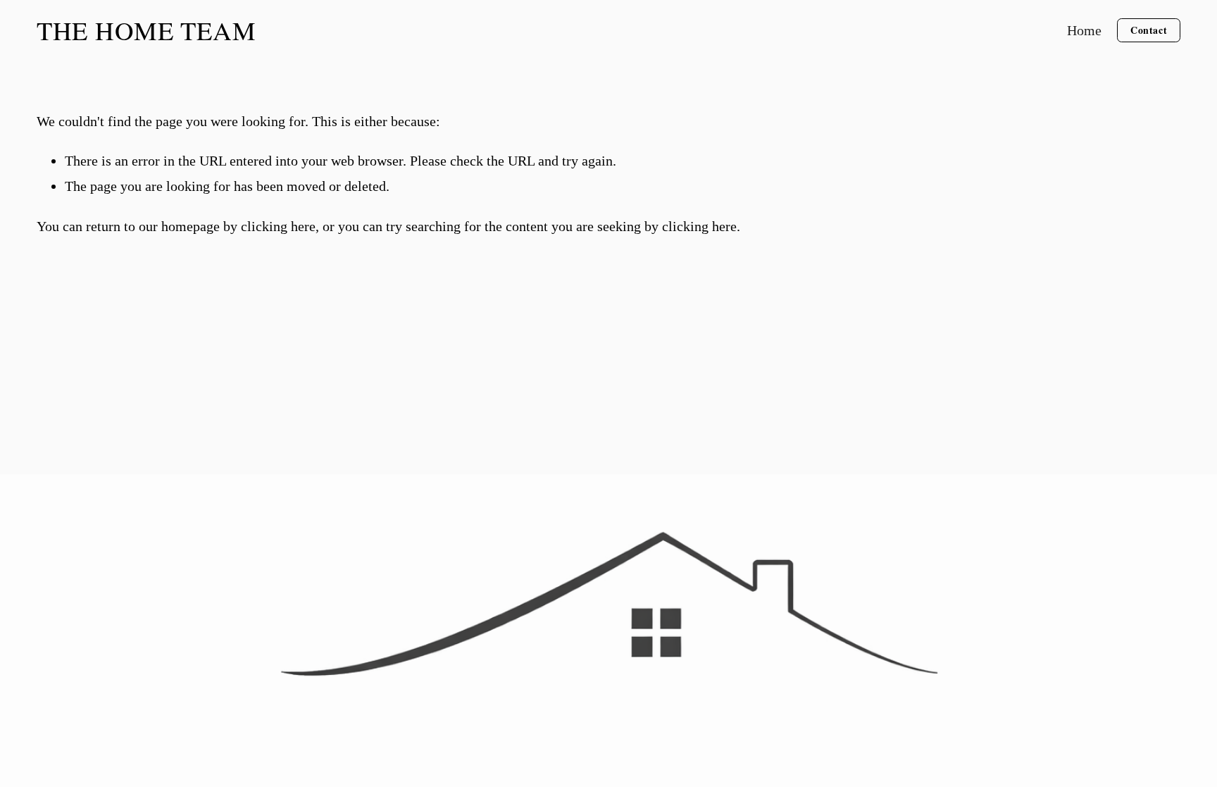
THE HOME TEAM (146, 30)
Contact (1148, 30)
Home (1084, 30)
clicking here (278, 226)
